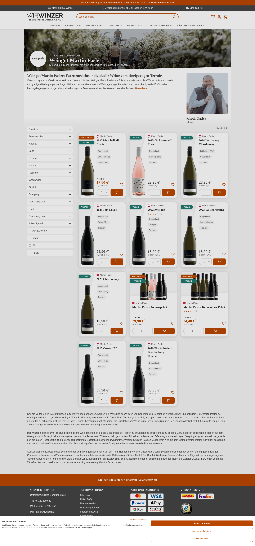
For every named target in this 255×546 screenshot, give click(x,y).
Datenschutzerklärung (138, 519)
